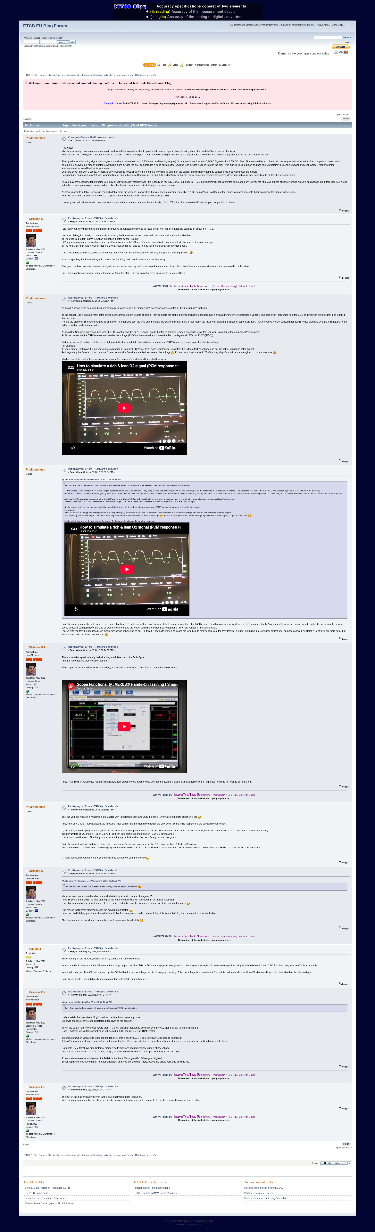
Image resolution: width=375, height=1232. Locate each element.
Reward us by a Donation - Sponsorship (46, 1198)
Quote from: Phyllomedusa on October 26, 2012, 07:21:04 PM (91, 479)
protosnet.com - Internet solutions (152, 1188)
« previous (341, 114)
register (58, 38)
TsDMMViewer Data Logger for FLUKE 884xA (49, 1203)
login (50, 38)
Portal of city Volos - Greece (258, 1193)
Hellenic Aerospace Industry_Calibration (265, 1198)
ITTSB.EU (197, 1221)
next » (349, 114)
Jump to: (316, 1163)
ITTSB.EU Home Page (36, 1193)
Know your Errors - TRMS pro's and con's (91, 137)
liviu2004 (35, 948)
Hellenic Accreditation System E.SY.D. (264, 1188)
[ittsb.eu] (27, 263)
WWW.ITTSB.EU (162, 286)
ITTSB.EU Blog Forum (45, 25)
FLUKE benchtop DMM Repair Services (156, 1193)
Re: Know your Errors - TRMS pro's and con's (93, 218)
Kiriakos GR (37, 218)
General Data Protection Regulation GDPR (47, 1188)
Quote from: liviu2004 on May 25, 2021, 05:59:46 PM (87, 1002)
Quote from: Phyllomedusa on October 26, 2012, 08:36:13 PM (91, 881)
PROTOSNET (195, 1224)
